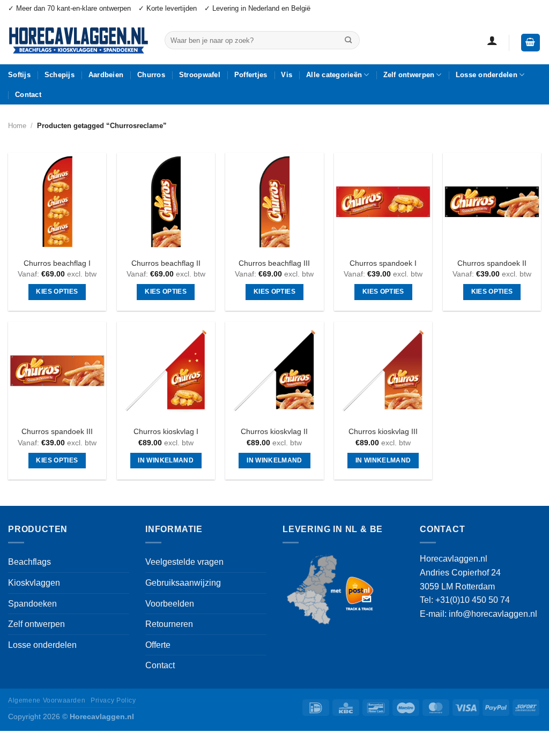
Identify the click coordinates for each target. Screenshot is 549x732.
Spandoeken (32, 603)
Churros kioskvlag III (383, 431)
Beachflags (29, 561)
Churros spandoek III (57, 431)
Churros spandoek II (491, 263)
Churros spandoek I (383, 263)
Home (17, 126)
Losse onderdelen (486, 75)
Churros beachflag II (166, 263)
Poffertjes (251, 75)
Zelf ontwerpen (409, 75)
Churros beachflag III (274, 263)
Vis (286, 75)
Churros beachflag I (57, 263)
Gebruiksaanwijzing (183, 582)
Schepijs (59, 75)
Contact (28, 95)
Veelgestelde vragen (184, 561)
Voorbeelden (169, 603)
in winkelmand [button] (166, 460)
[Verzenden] (347, 40)
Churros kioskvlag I (165, 431)
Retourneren (169, 624)
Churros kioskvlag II (274, 431)
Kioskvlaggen (34, 582)
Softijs (19, 75)
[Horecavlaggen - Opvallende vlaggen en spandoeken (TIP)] (78, 40)
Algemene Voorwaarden (46, 700)
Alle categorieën (334, 75)
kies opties (57, 291)
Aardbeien (105, 75)
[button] (492, 40)
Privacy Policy (113, 700)
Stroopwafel (199, 75)
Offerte (157, 644)
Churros (151, 75)
